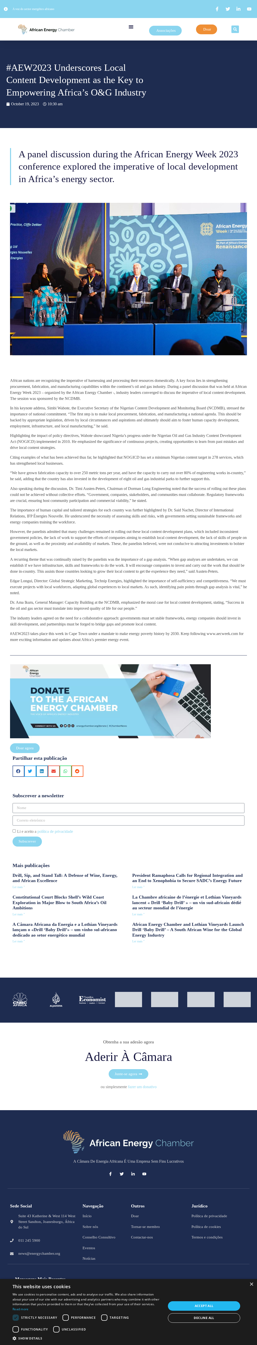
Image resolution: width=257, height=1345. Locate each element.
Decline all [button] (204, 1318)
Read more (21, 1309)
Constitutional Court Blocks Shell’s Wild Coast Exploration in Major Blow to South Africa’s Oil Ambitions (59, 902)
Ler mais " (19, 887)
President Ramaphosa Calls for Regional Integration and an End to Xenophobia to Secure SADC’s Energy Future (187, 878)
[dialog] (128, 1312)
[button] (131, 27)
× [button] (251, 1284)
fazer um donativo (142, 1087)
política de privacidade (55, 831)
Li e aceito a (45, 831)
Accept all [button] (204, 1306)
